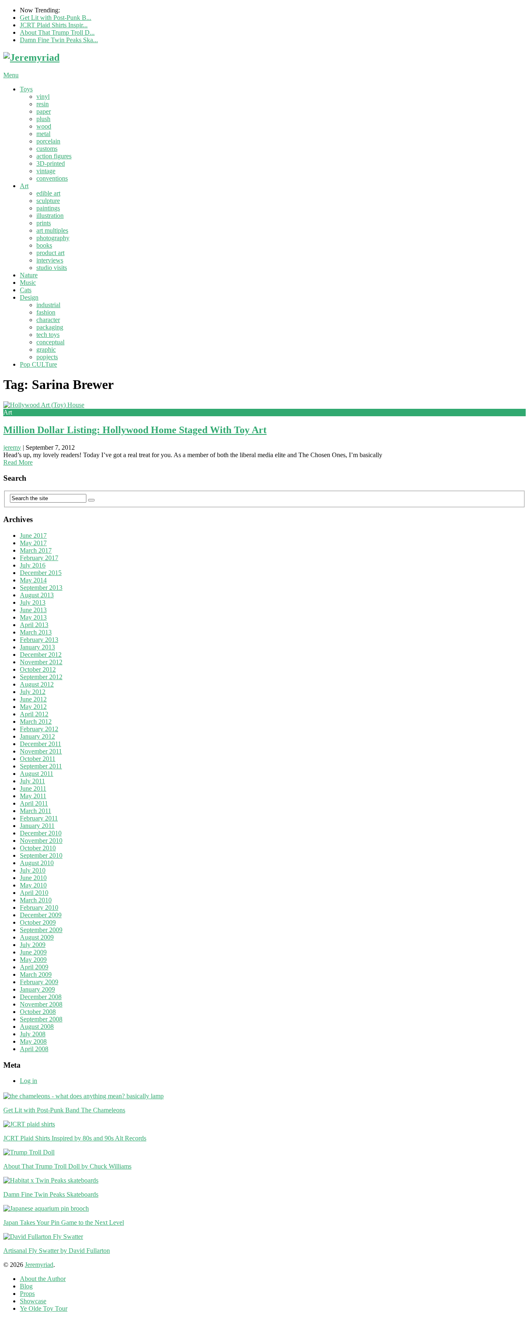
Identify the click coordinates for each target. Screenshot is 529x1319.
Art (24, 185)
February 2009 (39, 981)
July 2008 (32, 1034)
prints (43, 223)
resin (42, 103)
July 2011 (32, 781)
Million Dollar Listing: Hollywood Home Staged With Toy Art (135, 430)
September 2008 (41, 1019)
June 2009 (33, 952)
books (44, 245)
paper (43, 111)
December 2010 (41, 833)
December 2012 (41, 654)
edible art (48, 193)
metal (43, 133)
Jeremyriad (39, 1264)
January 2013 (37, 647)
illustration (50, 215)
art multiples (52, 230)
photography (52, 237)
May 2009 (33, 959)
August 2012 (37, 684)
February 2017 (39, 557)
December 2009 (41, 914)
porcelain (48, 141)
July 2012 (32, 691)
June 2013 (33, 609)
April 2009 (34, 967)
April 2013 (34, 624)
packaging (49, 327)
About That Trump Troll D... (57, 32)
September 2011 (41, 766)
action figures (53, 156)
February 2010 (39, 907)
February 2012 (39, 728)
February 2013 (39, 639)
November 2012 (41, 661)
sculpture (48, 200)
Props (27, 1293)
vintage (45, 170)
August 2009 (37, 937)
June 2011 (33, 788)
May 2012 (33, 706)
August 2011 (36, 773)
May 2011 (33, 795)
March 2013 (36, 632)
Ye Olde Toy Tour (43, 1308)
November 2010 (41, 840)
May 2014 (33, 580)
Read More (18, 462)
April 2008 (34, 1048)
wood (43, 126)
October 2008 (38, 1011)
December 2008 (41, 996)
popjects (47, 356)
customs (46, 148)
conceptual (50, 342)
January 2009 (37, 989)
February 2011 (39, 818)
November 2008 (41, 1004)
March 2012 (36, 721)
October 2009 (38, 922)
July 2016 (32, 565)
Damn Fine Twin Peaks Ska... (59, 39)
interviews (49, 260)
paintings (48, 208)
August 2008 (37, 1026)
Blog (26, 1286)
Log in (28, 1080)
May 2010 (33, 885)
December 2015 (41, 572)
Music (28, 282)
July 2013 (32, 602)
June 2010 (33, 877)
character (48, 319)
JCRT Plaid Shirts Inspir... (54, 25)
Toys (26, 89)
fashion (45, 312)
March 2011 (35, 810)
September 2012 (41, 676)
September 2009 (41, 929)
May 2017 (33, 542)
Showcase (33, 1301)
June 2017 (33, 535)
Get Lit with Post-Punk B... (55, 17)
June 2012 (33, 699)
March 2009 (36, 974)
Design (29, 297)
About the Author (43, 1278)
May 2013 (33, 617)
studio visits (51, 267)
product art (50, 252)
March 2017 (36, 550)
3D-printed (50, 163)
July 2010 (32, 870)
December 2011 (40, 743)
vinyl (43, 96)
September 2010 (41, 855)
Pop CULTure (38, 364)
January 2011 (37, 825)
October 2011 (37, 758)
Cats (25, 289)
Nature (29, 275)
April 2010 (34, 892)
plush (43, 118)
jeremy (12, 447)
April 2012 (34, 714)
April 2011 (34, 803)
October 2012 (38, 669)
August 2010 (37, 862)
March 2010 (36, 900)
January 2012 (37, 736)
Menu (11, 75)
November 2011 (41, 751)
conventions (52, 178)
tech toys (48, 334)
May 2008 (33, 1041)
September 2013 (41, 587)
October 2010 (38, 848)
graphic (46, 349)
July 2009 (32, 944)
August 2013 (37, 595)
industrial (48, 304)
